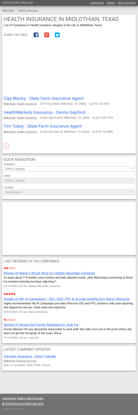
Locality (8, 187)
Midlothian (10, 103)
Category (9, 164)
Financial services (26, 360)
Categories (97, 2)
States (111, 2)
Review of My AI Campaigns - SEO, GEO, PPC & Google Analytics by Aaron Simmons (67, 299)
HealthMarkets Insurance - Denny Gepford (44, 112)
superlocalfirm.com (17, 2)
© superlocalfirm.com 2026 (23, 404)
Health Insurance (27, 103)
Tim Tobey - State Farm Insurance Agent (43, 126)
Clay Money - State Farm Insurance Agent (44, 98)
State (7, 175)
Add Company (127, 2)
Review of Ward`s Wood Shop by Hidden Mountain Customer (49, 273)
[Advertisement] (69, 67)
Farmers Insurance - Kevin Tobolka (30, 356)
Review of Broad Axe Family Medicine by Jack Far (41, 325)
